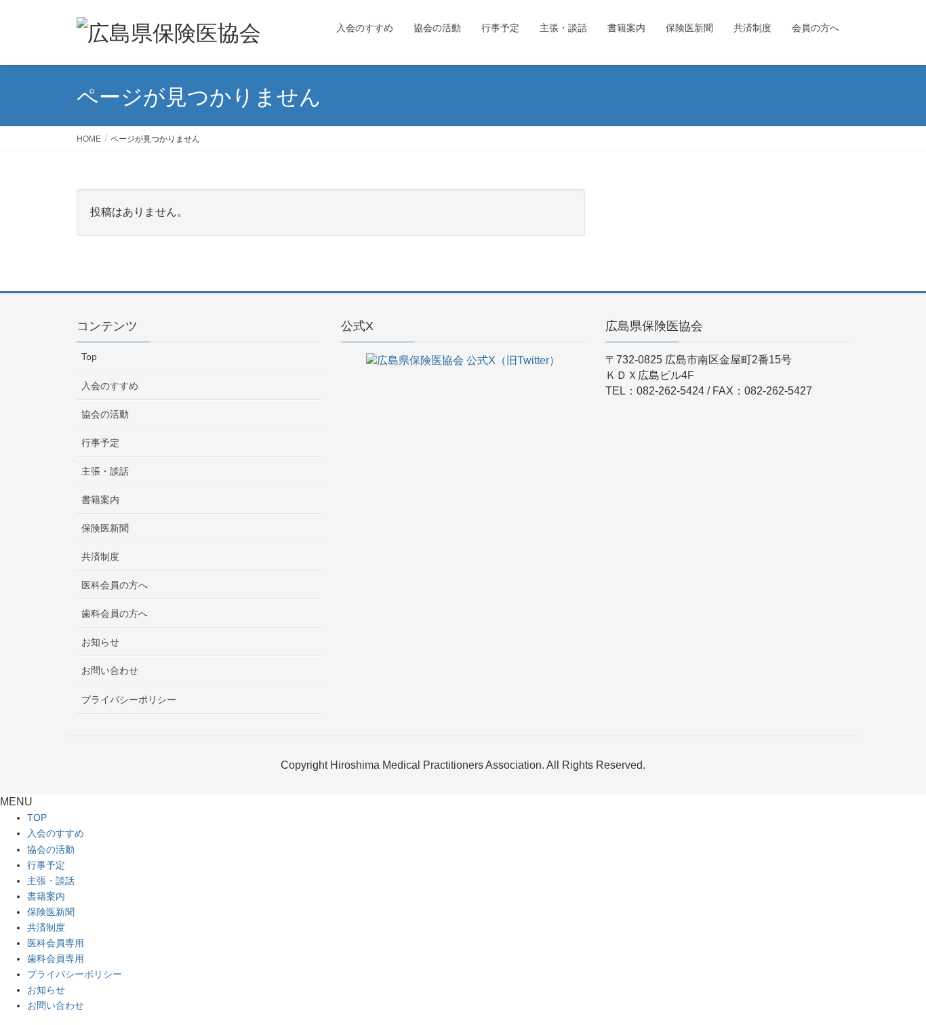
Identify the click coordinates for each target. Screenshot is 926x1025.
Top (89, 356)
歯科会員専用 (55, 958)
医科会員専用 (55, 943)
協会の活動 (105, 414)
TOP (37, 817)
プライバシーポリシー (128, 699)
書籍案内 (100, 499)
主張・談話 (105, 471)
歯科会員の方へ (114, 613)
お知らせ (100, 642)
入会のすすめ (109, 385)
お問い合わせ (109, 670)
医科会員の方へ (114, 585)
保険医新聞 (105, 528)
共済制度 (100, 556)
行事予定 (100, 442)
